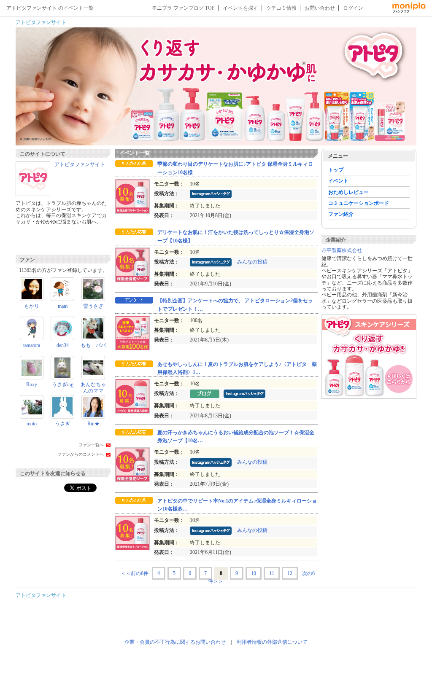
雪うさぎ (93, 306)
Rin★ (93, 424)
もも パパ (93, 345)
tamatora (31, 345)
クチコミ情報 (281, 8)
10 (253, 573)
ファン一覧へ (91, 445)
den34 (63, 345)
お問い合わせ (320, 8)
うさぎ (62, 424)
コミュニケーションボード (358, 203)
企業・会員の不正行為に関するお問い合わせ (175, 642)
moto (32, 424)
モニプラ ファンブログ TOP (183, 8)
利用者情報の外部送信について (272, 642)
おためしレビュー (348, 192)
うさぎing (62, 384)
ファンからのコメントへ (80, 454)
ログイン (353, 8)
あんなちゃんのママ (93, 387)
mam (63, 306)
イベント (338, 181)
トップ (335, 170)
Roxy (31, 384)
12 (289, 573)
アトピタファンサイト (41, 22)
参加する (63, 240)
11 (271, 573)
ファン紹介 (341, 214)
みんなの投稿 (252, 262)
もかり (31, 306)
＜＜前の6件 (134, 573)
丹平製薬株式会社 (341, 250)
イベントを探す (240, 8)
